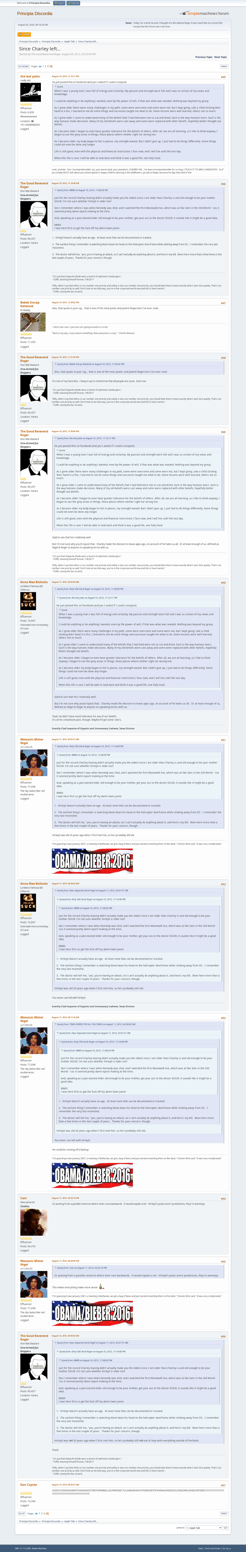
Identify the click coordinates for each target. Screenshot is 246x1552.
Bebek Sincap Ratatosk (29, 304)
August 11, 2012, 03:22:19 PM (65, 1198)
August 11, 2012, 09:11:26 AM (65, 1017)
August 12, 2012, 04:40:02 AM (65, 1335)
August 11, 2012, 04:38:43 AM (65, 883)
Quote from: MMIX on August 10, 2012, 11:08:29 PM (82, 190)
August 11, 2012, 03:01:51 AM (65, 739)
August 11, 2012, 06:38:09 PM (65, 1260)
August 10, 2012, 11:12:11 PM (65, 76)
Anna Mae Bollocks (34, 582)
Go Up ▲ (227, 1548)
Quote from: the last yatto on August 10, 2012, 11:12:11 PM (86, 438)
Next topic (220, 57)
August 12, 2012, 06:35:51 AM (65, 1484)
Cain (23, 1198)
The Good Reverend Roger (34, 185)
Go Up (21, 1513)
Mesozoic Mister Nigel (31, 741)
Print (224, 66)
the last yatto (30, 76)
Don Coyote (28, 1485)
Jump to (180, 1527)
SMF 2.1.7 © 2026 (23, 1548)
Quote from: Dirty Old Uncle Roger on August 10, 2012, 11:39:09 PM (90, 588)
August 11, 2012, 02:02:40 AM (65, 582)
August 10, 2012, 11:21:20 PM (65, 357)
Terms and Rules (212, 1548)
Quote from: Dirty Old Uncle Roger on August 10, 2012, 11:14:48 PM (90, 746)
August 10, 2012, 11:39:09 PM (65, 431)
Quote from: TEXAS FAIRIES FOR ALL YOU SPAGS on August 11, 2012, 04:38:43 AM (96, 1024)
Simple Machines (39, 1548)
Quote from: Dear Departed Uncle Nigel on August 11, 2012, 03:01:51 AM (92, 890)
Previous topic (204, 57)
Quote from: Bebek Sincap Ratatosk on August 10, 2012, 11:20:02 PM (90, 364)
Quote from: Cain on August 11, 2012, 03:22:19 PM (82, 1267)
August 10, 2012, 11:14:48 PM (65, 183)
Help (200, 1548)
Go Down (23, 66)
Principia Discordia (34, 13)
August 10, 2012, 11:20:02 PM (65, 302)
